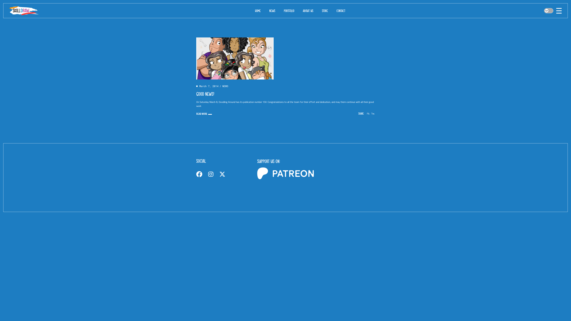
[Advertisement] (346, 177)
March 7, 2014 (208, 86)
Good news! (205, 94)
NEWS (225, 86)
